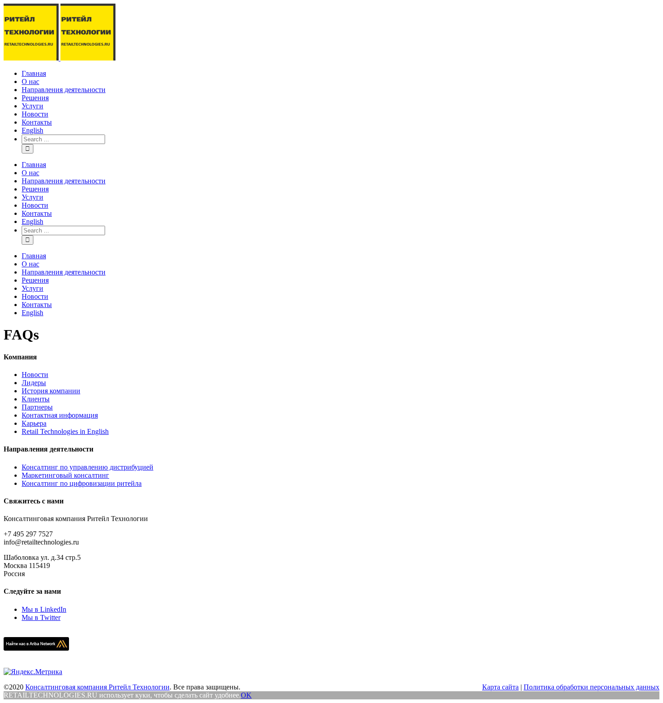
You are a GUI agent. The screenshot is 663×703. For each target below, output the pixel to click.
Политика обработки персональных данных (591, 687)
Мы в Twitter (41, 617)
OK (246, 695)
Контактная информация (60, 415)
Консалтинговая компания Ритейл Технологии (97, 687)
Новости (35, 374)
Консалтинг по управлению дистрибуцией (87, 467)
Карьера (34, 423)
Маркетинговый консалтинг (65, 475)
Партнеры (37, 407)
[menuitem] (340, 74)
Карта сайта (500, 687)
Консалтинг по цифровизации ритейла (82, 483)
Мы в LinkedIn (44, 609)
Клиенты (36, 399)
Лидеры (34, 382)
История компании (51, 391)
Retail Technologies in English (65, 431)
